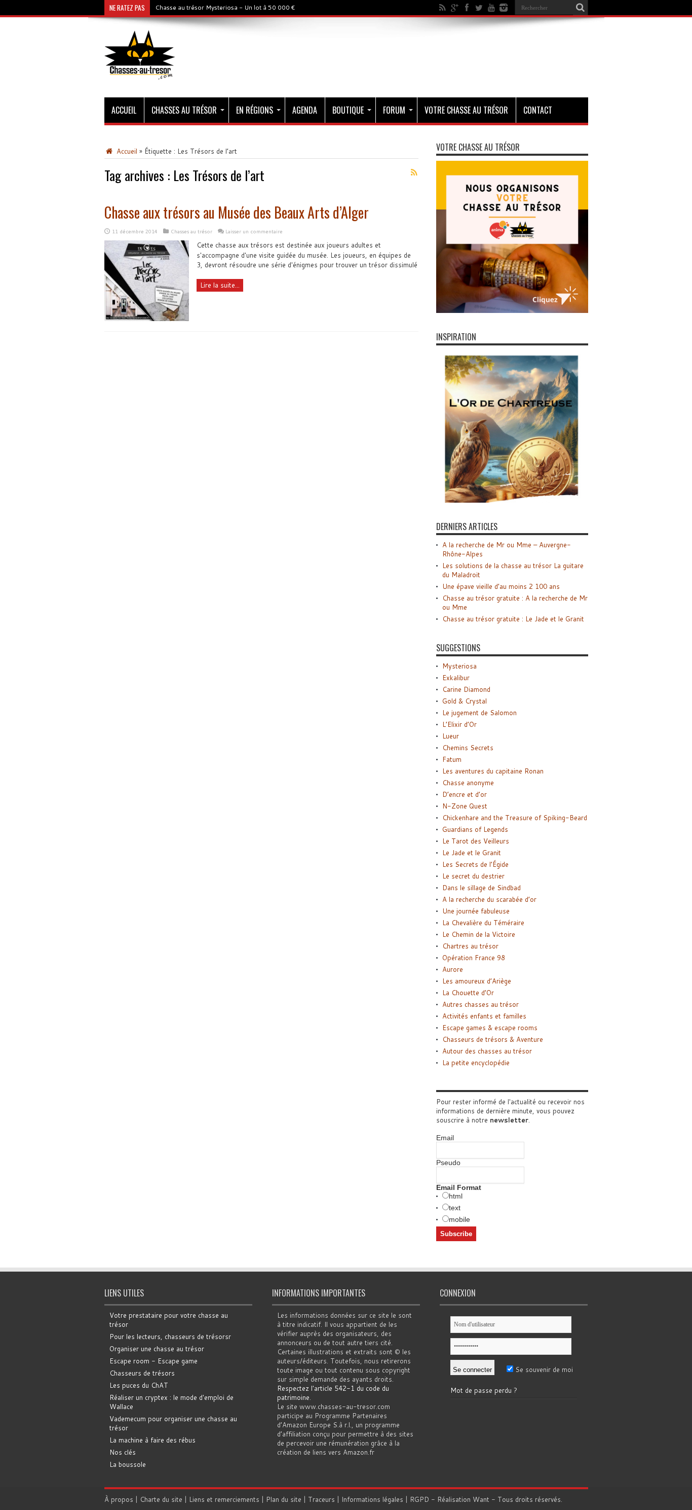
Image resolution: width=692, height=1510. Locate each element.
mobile (459, 1219)
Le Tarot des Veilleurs (475, 841)
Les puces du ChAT (138, 1385)
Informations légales (372, 1499)
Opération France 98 (473, 957)
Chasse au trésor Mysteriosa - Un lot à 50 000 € (225, 7)
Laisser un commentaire (254, 231)
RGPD (419, 1499)
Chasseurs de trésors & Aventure (492, 1039)
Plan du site (283, 1499)
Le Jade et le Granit (471, 852)
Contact (537, 110)
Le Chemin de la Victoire (478, 934)
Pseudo (448, 1162)
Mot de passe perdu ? (483, 1390)
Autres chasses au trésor (480, 1004)
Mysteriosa (459, 666)
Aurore (452, 969)
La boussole (127, 1464)
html (456, 1196)
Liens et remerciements (224, 1499)
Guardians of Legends (475, 829)
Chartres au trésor (470, 946)
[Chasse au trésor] (139, 72)
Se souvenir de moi (543, 1369)
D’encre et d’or (464, 794)
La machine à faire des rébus (152, 1440)
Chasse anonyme (468, 782)
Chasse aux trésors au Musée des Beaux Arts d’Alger (236, 212)
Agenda (304, 110)
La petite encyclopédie (476, 1062)
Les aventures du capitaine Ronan (493, 771)
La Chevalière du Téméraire (483, 922)
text (454, 1208)
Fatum (452, 759)
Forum (394, 110)
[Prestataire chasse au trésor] (512, 310)
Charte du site (161, 1499)
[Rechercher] (580, 7)
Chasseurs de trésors (142, 1373)
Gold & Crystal (464, 701)
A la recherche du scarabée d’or (489, 899)
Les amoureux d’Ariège (476, 981)
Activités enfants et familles (484, 1016)
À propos (118, 1499)
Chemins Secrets (467, 747)
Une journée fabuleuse (476, 911)
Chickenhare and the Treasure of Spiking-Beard (514, 817)
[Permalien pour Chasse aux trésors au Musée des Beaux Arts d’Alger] (146, 318)
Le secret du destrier (473, 876)
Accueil (123, 110)
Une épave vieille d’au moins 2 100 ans (501, 586)
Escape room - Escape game (153, 1360)
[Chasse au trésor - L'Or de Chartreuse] (512, 500)
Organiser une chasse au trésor (156, 1348)
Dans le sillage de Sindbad (481, 887)
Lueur (450, 736)
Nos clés (122, 1452)
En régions (254, 110)
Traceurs (321, 1499)
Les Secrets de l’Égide (475, 864)
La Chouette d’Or (468, 992)
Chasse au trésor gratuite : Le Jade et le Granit (513, 618)
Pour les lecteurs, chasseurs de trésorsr (170, 1336)
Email (445, 1138)
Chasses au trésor (184, 110)
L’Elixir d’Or (459, 724)
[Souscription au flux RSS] (414, 172)
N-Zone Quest (464, 806)
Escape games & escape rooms (489, 1027)
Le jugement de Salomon (479, 712)
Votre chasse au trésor (466, 110)
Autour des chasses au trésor (487, 1051)
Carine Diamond (466, 689)
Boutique (348, 110)
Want (481, 1499)
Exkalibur (456, 677)
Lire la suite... (220, 285)
